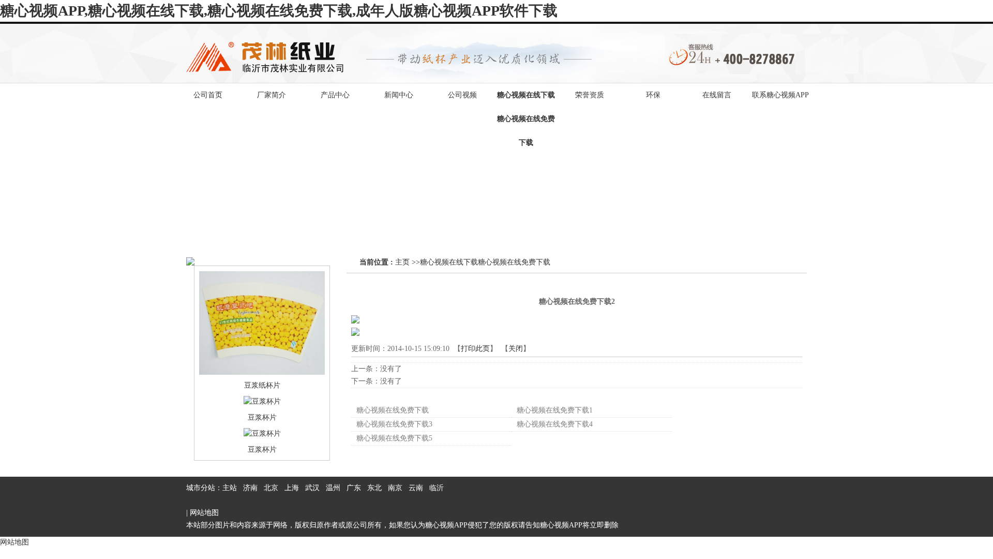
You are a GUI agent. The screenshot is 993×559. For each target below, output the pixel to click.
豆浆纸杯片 (262, 385)
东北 (374, 488)
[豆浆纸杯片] (262, 372)
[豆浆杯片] (262, 401)
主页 (402, 262)
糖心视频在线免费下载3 (394, 424)
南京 (395, 488)
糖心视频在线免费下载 (392, 410)
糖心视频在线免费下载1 (555, 410)
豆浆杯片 (262, 417)
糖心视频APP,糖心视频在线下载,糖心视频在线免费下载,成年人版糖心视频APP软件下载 (279, 11)
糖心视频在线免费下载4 (555, 424)
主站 (229, 488)
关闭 (515, 348)
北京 (271, 488)
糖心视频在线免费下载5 (394, 438)
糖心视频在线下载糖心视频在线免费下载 (485, 262)
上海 (291, 488)
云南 (416, 488)
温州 (333, 488)
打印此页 (475, 348)
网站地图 (204, 513)
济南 (250, 488)
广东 (354, 488)
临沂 (436, 488)
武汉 (312, 488)
